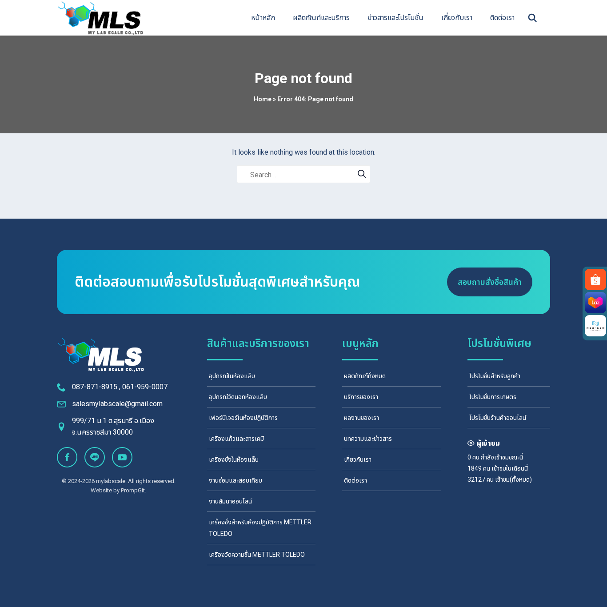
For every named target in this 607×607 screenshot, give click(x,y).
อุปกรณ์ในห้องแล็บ (232, 375)
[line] (94, 457)
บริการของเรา (361, 396)
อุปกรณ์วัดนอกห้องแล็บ (238, 396)
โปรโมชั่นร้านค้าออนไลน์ (497, 417)
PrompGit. (133, 490)
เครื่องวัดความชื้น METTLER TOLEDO (257, 554)
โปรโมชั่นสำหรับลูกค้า (494, 375)
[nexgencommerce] (595, 325)
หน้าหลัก (263, 17)
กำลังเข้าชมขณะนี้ (502, 457)
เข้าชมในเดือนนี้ (509, 468)
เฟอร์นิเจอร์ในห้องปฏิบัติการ (243, 417)
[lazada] (595, 302)
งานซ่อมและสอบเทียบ (235, 480)
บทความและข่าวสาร (368, 438)
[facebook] (67, 457)
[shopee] (595, 279)
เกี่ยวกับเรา (456, 17)
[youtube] (122, 457)
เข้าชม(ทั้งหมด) (513, 479)
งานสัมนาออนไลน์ (230, 501)
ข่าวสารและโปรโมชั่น (395, 17)
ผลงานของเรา (361, 417)
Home (263, 99)
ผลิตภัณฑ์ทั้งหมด (365, 375)
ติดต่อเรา (502, 17)
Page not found (303, 78)
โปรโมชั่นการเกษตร (492, 396)
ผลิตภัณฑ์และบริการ (321, 17)
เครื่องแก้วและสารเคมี (236, 438)
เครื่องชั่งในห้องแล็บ (234, 459)
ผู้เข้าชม (488, 443)
